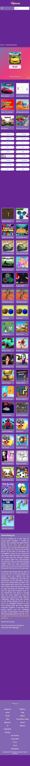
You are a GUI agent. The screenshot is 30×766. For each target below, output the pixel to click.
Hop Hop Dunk (6, 415)
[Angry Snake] (22, 283)
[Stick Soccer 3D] (22, 477)
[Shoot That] (22, 332)
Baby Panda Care (7, 480)
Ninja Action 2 (6, 350)
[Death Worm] (22, 348)
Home (2, 45)
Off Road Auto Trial (22, 112)
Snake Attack (6, 221)
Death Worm (20, 350)
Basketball (7, 729)
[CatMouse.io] (8, 332)
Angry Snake (20, 286)
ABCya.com (10, 134)
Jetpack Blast (20, 383)
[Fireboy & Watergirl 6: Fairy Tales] (22, 412)
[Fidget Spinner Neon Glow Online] (8, 283)
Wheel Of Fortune (7, 237)
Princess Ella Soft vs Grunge (11, 464)
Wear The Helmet (7, 112)
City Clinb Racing (13, 616)
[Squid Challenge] (8, 429)
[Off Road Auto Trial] (22, 109)
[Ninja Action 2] (8, 348)
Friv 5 (15, 742)
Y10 (23, 147)
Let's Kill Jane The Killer (9, 367)
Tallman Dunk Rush (22, 512)
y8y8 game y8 (19, 545)
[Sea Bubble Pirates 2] (22, 235)
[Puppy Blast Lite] (22, 445)
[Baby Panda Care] (8, 477)
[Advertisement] (15, 27)
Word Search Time (8, 512)
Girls (23, 169)
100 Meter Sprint (7, 302)
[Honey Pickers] (22, 493)
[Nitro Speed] (7, 93)
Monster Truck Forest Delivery (11, 270)
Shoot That (20, 334)
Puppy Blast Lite (21, 447)
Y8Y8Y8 (24, 156)
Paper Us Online (21, 464)
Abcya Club (15, 739)
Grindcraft (5, 318)
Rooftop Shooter (21, 367)
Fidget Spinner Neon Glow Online (12, 286)
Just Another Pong (22, 96)
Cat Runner (19, 431)
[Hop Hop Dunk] (8, 412)
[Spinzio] (22, 218)
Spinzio (18, 221)
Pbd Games (15, 749)
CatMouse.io (6, 334)
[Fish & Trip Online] (8, 493)
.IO (7, 169)
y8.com (24, 138)
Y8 (22, 143)
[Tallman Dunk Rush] (22, 509)
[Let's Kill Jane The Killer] (8, 364)
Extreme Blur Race (22, 128)
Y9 (7, 147)
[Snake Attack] (8, 218)
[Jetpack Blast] (22, 380)
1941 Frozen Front (8, 253)
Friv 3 (15, 745)
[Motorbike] (7, 125)
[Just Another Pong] (22, 93)
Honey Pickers (21, 496)
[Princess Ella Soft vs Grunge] (8, 461)
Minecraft (25, 164)
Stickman (24, 160)
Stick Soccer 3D (21, 480)
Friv (8, 143)
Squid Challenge (7, 431)
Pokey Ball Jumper (8, 399)
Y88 (23, 151)
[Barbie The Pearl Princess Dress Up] (22, 267)
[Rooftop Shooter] (22, 364)
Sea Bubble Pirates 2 (23, 237)
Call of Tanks (6, 383)
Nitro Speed (5, 96)
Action (7, 712)
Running (9, 164)
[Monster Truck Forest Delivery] (8, 267)
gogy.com (9, 138)
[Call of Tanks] (8, 380)
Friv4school (10, 156)
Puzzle (8, 160)
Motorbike (4, 128)
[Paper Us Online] (22, 461)
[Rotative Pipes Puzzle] (22, 396)
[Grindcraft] (8, 315)
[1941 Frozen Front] (8, 251)
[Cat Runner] (22, 429)
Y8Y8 (8, 151)
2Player (24, 134)
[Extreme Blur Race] (22, 125)
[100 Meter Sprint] (8, 299)
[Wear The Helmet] (7, 109)
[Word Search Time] (8, 509)
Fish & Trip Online (7, 496)
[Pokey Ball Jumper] (8, 396)
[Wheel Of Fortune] (8, 235)
